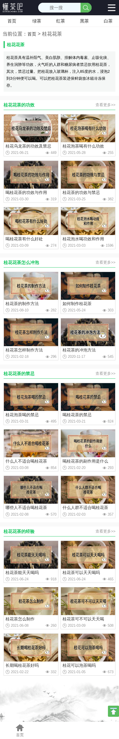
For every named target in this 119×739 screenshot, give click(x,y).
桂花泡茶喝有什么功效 (83, 146)
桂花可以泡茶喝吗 (79, 665)
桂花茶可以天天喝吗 (81, 572)
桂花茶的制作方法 (22, 303)
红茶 (60, 21)
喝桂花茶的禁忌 (77, 414)
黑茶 (84, 21)
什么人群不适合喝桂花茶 (85, 507)
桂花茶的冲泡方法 (79, 350)
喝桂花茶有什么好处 (24, 238)
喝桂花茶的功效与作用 (26, 192)
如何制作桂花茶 (77, 303)
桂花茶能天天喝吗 (22, 572)
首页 (11, 21)
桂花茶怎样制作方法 (24, 350)
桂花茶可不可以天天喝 (83, 618)
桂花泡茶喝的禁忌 (22, 414)
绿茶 (36, 21)
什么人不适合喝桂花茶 (26, 461)
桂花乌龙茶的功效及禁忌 (28, 146)
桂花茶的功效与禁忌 (81, 192)
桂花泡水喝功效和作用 (83, 238)
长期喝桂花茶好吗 (22, 665)
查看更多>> (105, 105)
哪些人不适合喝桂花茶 (26, 507)
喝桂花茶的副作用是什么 (85, 461)
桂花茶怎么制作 (20, 618)
